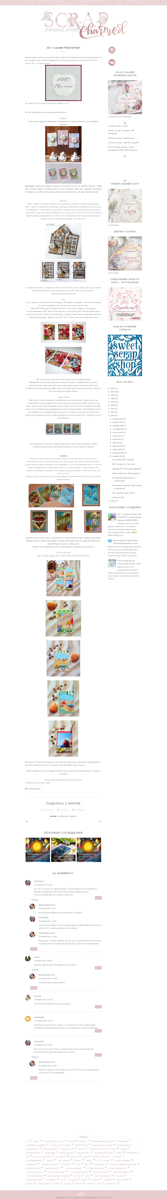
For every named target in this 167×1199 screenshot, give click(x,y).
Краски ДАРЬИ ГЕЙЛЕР (33, 1153)
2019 (112, 395)
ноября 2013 (118, 422)
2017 (112, 402)
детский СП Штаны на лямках (102, 1145)
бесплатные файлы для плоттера (102, 1141)
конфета (123, 1149)
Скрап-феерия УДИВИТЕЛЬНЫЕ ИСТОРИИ (123, 1164)
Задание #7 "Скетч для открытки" (126, 469)
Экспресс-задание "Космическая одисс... (62, 856)
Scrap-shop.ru (111, 1184)
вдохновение (123, 1141)
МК (27, 1157)
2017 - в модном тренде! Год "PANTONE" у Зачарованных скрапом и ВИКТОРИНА (129, 517)
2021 (112, 388)
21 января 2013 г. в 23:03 (48, 936)
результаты (66, 1164)
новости (50, 1160)
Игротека (81, 1149)
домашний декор (32, 1149)
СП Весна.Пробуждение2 (34, 1176)
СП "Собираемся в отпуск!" (79, 1172)
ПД (98, 1160)
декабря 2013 (118, 419)
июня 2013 (117, 439)
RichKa (37, 996)
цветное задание (122, 1180)
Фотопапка (95, 1180)
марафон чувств (84, 1153)
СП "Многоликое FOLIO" (34, 1172)
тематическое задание (66, 816)
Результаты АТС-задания (123, 460)
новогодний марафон (34, 1160)
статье (66, 103)
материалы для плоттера (103, 1153)
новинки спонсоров (100, 1157)
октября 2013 (118, 426)
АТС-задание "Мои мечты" (123, 493)
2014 (112, 412)
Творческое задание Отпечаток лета (89, 858)
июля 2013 (117, 436)
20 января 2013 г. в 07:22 (43, 1000)
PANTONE (90, 1184)
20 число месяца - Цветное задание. (123, 142)
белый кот (83, 1141)
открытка (77, 1160)
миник (119, 1153)
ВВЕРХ (81, 1193)
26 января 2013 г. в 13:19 (47, 1066)
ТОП (61, 1180)
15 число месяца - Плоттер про (121, 138)
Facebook (48, 810)
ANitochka (63, 201)
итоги (113, 1149)
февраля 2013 (118, 453)
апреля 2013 (118, 446)
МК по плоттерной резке (42, 1157)
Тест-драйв (119, 1176)
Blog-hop (67, 1184)
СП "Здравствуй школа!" (95, 1168)
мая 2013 (116, 443)
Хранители (107, 1180)
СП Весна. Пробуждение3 (121, 1172)
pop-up (99, 1184)
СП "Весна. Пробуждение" (73, 1168)
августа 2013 (118, 432)
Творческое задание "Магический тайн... (37, 858)
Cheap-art (78, 1184)
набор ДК (86, 1157)
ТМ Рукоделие (51, 1180)
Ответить (98, 897)
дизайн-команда (123, 1145)
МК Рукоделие (60, 1157)
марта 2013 (117, 449)
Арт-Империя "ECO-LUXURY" (53, 1141)
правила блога (75, 780)
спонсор (77, 1176)
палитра (89, 1160)
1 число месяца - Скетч (118, 126)
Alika (37, 957)
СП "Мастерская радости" (117, 1168)
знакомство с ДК (67, 1149)
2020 (112, 392)
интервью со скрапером (98, 1149)
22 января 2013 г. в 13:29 (43, 1021)
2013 (112, 415)
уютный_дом (72, 1180)
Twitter (64, 810)
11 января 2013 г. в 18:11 (47, 908)
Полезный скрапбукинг (49, 1164)
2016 (112, 405)
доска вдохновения (50, 1149)
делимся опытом (81, 1145)
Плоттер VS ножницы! (122, 1160)
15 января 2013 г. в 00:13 (43, 961)
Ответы (35, 900)
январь (56, 1184)
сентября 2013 (118, 429)
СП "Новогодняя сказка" (56, 1172)
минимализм (131, 1153)
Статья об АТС (118, 497)
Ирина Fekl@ (63, 397)
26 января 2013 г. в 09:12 (43, 1045)
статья (87, 1176)
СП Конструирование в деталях (58, 1176)
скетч (87, 1164)
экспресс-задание (43, 1184)
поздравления (31, 1164)
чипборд (29, 1184)
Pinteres (80, 810)
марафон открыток (66, 1153)
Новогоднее (117, 1157)
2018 (112, 398)
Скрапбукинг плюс (33, 1168)
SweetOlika (106, 1197)
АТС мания (70, 1141)
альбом (36, 1141)
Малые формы (50, 1153)
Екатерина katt (47, 905)
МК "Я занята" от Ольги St (123, 464)
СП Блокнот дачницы (100, 1172)
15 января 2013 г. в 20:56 (48, 978)
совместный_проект (52, 1168)
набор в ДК (74, 1157)
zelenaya (39, 881)
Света (78, 1164)
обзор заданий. (63, 1160)
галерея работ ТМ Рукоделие (61, 1145)
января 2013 (117, 456)
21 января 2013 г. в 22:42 (48, 921)
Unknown (39, 1017)
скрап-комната (100, 1164)
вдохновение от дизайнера (35, 1145)
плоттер (106, 1160)
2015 (112, 409)
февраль (84, 1180)
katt (63, 299)
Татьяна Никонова (63, 553)
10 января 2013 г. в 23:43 (43, 885)
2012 (112, 501)
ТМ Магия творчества (33, 1180)
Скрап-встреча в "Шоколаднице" (126, 473)
